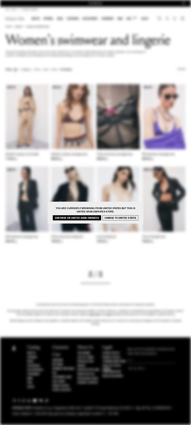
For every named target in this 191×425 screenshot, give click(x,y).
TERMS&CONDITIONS (114, 361)
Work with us (86, 374)
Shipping (57, 360)
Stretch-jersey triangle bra (69, 154)
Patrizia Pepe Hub (88, 370)
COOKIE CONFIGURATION (111, 370)
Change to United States (120, 217)
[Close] (183, 3)
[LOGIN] (167, 19)
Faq (54, 373)
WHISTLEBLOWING (112, 376)
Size (45, 70)
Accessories (90, 18)
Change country (87, 382)
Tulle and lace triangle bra (115, 154)
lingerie (108, 314)
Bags (60, 18)
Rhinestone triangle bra (158, 154)
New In (36, 18)
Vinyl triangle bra (153, 236)
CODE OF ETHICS (111, 365)
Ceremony (107, 18)
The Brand (83, 353)
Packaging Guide (87, 378)
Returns (57, 364)
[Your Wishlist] (175, 19)
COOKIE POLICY (111, 353)
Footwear (73, 18)
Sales (144, 18)
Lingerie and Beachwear (37, 27)
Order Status (60, 385)
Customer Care (62, 377)
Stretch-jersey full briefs (22, 154)
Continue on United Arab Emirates (77, 217)
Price (54, 70)
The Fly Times (85, 357)
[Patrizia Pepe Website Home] (15, 19)
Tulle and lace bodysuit (67, 236)
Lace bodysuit (106, 236)
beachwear (94, 314)
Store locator (61, 390)
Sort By (181, 69)
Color (37, 70)
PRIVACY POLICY (111, 357)
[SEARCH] (160, 19)
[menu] (90, 19)
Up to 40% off (95, 3)
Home (9, 27)
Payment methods (63, 368)
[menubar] (90, 19)
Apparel (48, 18)
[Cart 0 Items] (183, 19)
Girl (131, 18)
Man (120, 18)
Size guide (58, 381)
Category (26, 70)
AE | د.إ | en (11, 10)
